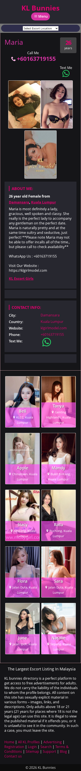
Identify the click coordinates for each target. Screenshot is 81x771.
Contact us (13, 756)
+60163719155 (36, 59)
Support (49, 751)
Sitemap (32, 751)
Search (46, 746)
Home (9, 742)
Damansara (19, 202)
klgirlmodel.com (54, 328)
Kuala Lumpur (43, 202)
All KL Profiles (29, 742)
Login (32, 746)
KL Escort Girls (21, 278)
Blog (63, 751)
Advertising (52, 742)
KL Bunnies (40, 7)
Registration (14, 746)
